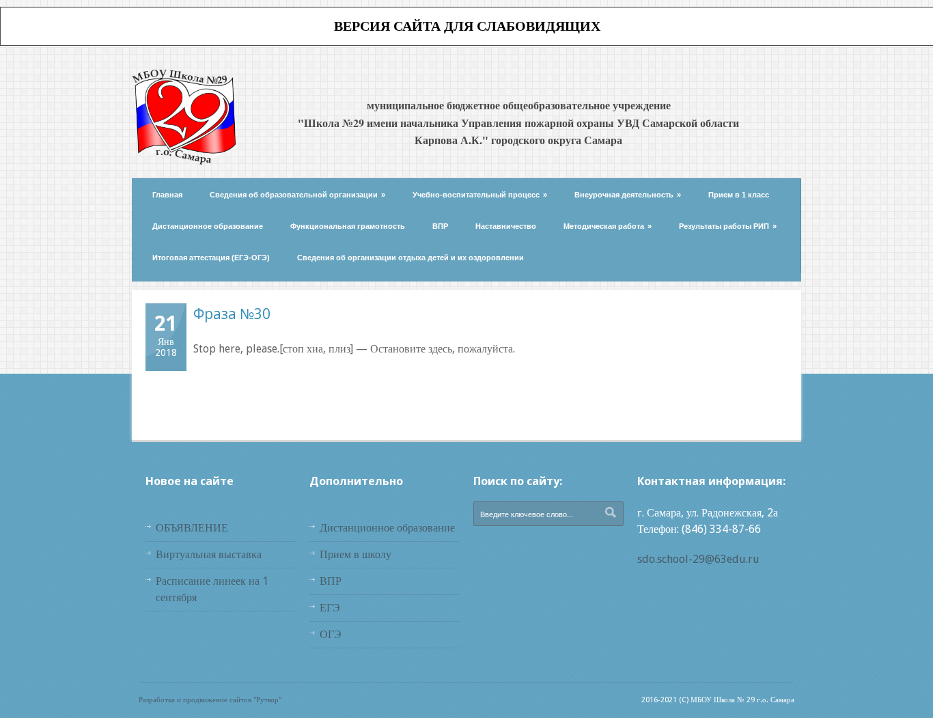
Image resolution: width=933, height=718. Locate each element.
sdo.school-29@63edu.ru (698, 559)
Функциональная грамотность (347, 226)
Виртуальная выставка (209, 554)
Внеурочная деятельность (627, 195)
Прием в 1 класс (738, 195)
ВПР (440, 226)
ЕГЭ (330, 607)
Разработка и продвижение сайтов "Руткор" (210, 699)
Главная (167, 195)
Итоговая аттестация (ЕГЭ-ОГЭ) (211, 257)
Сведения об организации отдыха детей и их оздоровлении (410, 257)
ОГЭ (331, 634)
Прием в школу (355, 554)
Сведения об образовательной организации (297, 195)
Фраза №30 (231, 313)
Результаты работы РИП (728, 226)
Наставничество (505, 226)
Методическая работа (607, 226)
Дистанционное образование (207, 226)
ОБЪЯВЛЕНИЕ (192, 527)
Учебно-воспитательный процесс (480, 195)
